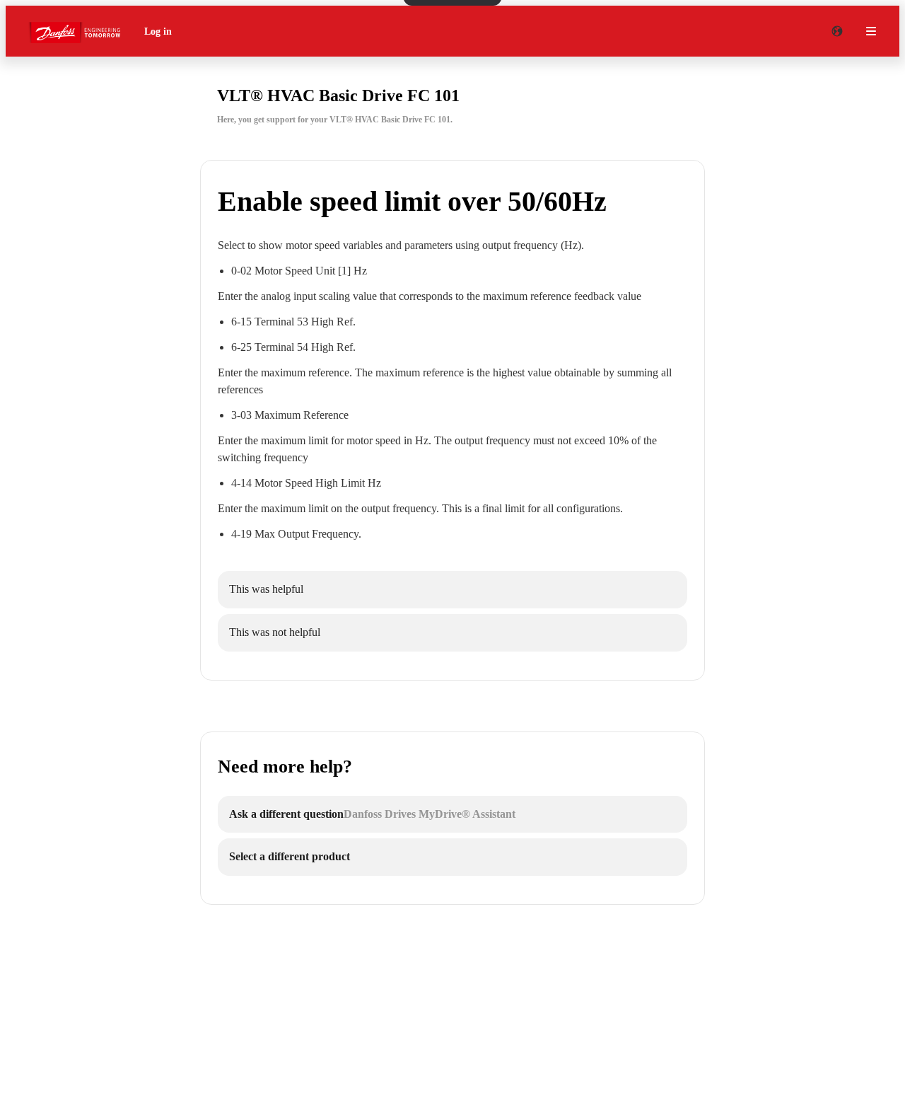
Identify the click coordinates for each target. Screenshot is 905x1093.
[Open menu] (871, 31)
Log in (158, 31)
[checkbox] (452, 589)
